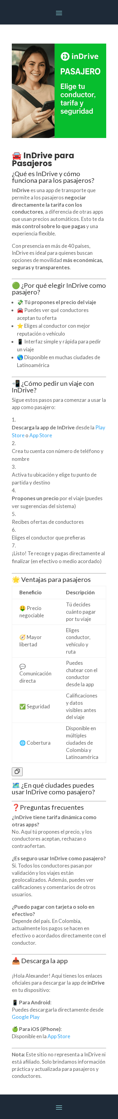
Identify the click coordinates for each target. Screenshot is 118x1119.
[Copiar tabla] (17, 771)
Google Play (26, 1017)
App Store (59, 1036)
